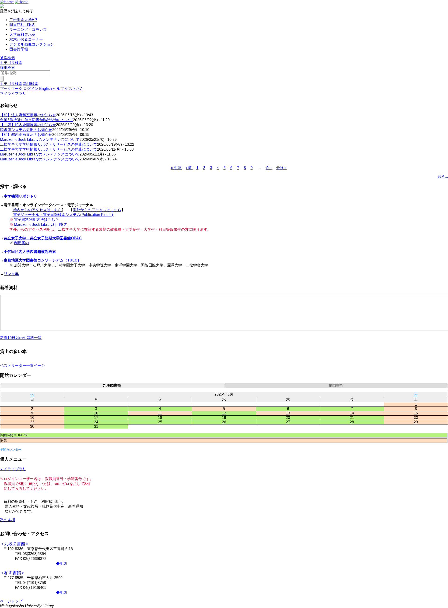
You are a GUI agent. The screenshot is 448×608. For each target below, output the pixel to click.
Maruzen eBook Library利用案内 (40, 224)
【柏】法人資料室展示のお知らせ (28, 115)
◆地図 (61, 564)
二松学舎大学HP (23, 20)
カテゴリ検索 (11, 63)
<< (32, 394)
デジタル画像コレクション (31, 44)
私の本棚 (7, 520)
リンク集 (11, 274)
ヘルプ (58, 89)
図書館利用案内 (22, 25)
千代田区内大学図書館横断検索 (30, 252)
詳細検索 (7, 68)
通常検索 (7, 58)
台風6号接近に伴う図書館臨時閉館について (36, 120)
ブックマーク (11, 89)
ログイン (30, 89)
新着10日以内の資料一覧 (21, 338)
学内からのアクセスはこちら (37, 210)
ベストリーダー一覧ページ (22, 366)
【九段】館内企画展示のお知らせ (28, 125)
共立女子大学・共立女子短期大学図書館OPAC (43, 238)
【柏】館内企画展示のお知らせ (26, 135)
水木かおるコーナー (26, 39)
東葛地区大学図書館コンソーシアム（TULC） (42, 260)
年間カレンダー (10, 449)
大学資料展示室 (22, 34)
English (45, 89)
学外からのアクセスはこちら (97, 210)
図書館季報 (18, 49)
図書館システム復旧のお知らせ (26, 130)
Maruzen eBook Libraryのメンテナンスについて (40, 139)
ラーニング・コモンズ (28, 30)
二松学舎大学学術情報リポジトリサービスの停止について (48, 144)
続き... (443, 176)
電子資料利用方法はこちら (36, 220)
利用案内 (21, 243)
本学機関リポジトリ (20, 196)
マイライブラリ (13, 469)
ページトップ (11, 601)
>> (416, 394)
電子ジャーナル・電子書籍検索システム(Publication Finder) (63, 215)
